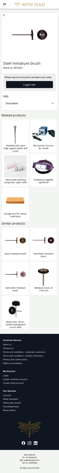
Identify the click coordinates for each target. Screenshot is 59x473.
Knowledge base (11, 406)
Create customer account (15, 379)
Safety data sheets (12, 403)
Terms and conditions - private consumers (23, 356)
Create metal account (13, 383)
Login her (29, 84)
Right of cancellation (12, 363)
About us (7, 344)
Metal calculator (10, 399)
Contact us (8, 348)
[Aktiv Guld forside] (29, 4)
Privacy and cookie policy (15, 359)
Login (5, 375)
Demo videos (9, 410)
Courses (7, 395)
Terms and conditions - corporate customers (24, 352)
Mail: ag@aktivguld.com (29, 460)
